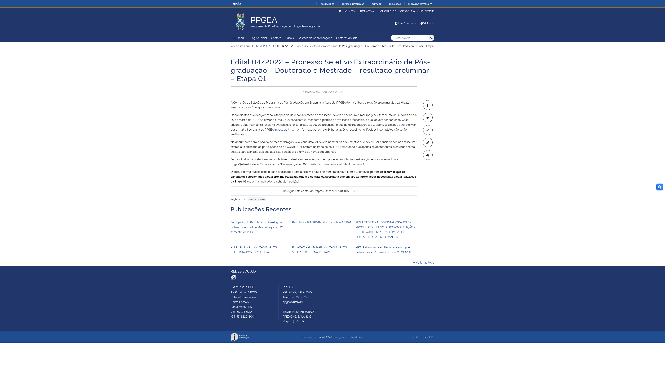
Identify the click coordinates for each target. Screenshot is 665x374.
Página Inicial (258, 38)
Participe (377, 4)
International (368, 11)
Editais (289, 38)
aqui (277, 107)
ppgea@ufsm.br (285, 129)
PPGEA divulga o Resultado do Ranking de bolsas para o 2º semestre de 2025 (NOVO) (383, 249)
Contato (276, 38)
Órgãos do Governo (418, 4)
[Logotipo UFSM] (240, 21)
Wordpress (357, 337)
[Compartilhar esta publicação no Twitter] (428, 117)
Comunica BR (327, 4)
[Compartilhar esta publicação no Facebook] (428, 105)
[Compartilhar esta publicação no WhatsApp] (428, 130)
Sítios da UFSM (407, 11)
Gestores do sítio (346, 38)
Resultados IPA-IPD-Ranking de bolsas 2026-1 (322, 222)
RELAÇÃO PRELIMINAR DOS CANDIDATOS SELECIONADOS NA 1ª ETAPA (319, 249)
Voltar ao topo (424, 262)
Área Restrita (426, 11)
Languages (348, 11)
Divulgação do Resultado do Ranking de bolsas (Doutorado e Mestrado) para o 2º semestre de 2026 (257, 227)
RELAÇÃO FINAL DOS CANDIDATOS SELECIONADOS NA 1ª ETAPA (254, 249)
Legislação (395, 4)
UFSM (423, 337)
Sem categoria (257, 199)
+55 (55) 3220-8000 (243, 316)
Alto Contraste (407, 23)
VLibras (428, 23)
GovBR (237, 3)
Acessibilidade (387, 11)
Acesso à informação (353, 4)
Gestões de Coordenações (315, 38)
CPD (431, 337)
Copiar (360, 191)
